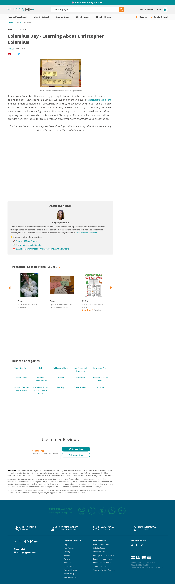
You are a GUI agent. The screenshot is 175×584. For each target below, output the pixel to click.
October (60, 377)
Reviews (67, 555)
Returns (67, 559)
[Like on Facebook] (14, 53)
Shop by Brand (83, 17)
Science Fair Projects (101, 566)
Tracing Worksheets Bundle (28, 245)
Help (65, 544)
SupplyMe (99, 387)
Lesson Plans (21, 29)
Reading (60, 387)
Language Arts (100, 368)
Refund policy (69, 573)
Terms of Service (70, 570)
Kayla (12, 48)
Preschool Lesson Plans (102, 559)
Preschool (80, 377)
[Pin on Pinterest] (9, 53)
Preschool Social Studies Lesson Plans (40, 390)
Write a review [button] (76, 449)
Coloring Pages (99, 548)
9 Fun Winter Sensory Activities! (27, 306)
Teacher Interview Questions (104, 570)
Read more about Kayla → (87, 232)
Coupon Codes (69, 566)
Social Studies (80, 387)
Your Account (69, 548)
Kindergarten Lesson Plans (103, 555)
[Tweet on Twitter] (18, 53)
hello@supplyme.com (26, 552)
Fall (40, 368)
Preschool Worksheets (102, 562)
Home (10, 29)
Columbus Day (20, 368)
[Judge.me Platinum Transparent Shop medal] (92, 511)
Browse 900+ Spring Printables (89, 2)
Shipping (67, 552)
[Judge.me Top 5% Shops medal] (112, 511)
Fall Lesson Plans (60, 368)
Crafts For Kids (99, 552)
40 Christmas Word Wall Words (92, 306)
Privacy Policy (150, 562)
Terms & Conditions (137, 562)
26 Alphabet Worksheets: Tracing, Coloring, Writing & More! (42, 248)
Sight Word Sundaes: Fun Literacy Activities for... (61, 306)
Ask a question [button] (76, 455)
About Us (67, 562)
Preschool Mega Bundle (26, 241)
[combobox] (85, 9)
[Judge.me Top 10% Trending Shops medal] (122, 511)
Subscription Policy (71, 577)
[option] (28, 291)
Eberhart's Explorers (99, 99)
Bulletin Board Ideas (101, 544)
